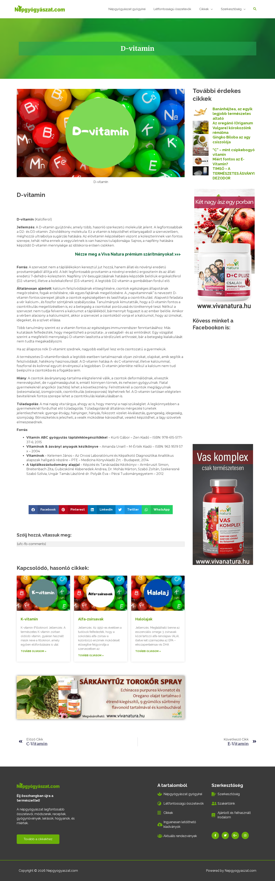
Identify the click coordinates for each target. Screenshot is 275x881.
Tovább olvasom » (33, 651)
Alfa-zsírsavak (90, 619)
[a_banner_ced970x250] (101, 697)
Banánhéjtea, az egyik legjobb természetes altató (232, 114)
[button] (44, 509)
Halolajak (143, 619)
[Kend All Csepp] (224, 249)
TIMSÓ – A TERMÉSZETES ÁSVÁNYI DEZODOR (234, 173)
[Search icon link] (255, 9)
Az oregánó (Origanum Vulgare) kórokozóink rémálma (233, 128)
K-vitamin (29, 619)
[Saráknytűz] (223, 504)
